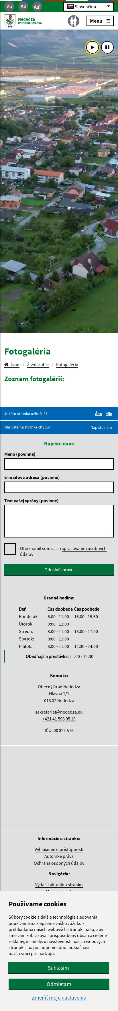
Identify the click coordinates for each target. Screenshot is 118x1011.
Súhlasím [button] (58, 967)
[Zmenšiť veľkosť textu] (9, 6)
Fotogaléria (67, 364)
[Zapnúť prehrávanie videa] (92, 47)
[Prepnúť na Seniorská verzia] (73, 21)
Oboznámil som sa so (63, 551)
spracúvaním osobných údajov (63, 551)
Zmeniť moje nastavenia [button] (59, 997)
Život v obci (38, 364)
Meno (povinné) (20, 454)
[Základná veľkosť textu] (23, 6)
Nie (110, 413)
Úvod (14, 364)
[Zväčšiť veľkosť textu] (37, 6)
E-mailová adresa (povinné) (32, 477)
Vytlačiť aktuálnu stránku (59, 884)
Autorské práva (59, 856)
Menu (96, 20)
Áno (99, 413)
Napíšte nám (101, 427)
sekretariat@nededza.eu (59, 712)
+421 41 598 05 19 (59, 719)
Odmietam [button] (59, 984)
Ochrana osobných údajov (59, 863)
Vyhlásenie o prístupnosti (59, 849)
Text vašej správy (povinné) (31, 500)
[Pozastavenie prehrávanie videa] (107, 47)
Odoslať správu (59, 569)
